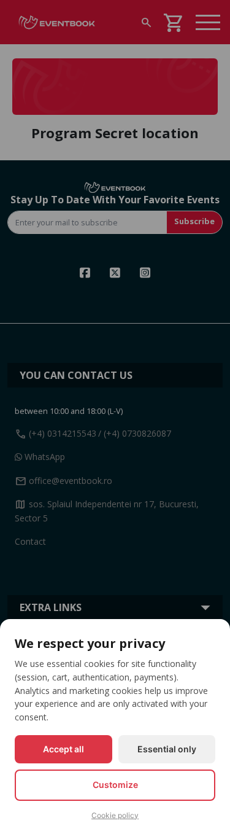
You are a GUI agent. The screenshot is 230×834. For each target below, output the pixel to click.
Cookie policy (115, 815)
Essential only (166, 749)
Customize (115, 784)
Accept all (63, 749)
